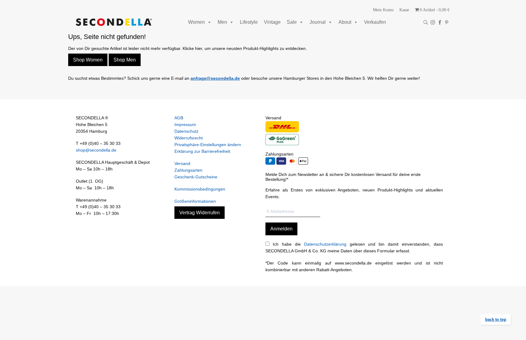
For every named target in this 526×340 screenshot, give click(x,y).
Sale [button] (292, 22)
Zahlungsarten (188, 170)
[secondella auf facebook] (439, 22)
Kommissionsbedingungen (199, 189)
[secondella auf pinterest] (446, 22)
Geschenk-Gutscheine (195, 176)
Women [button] (196, 22)
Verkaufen (375, 22)
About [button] (344, 22)
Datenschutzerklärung (325, 244)
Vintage (272, 22)
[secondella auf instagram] (432, 22)
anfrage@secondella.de (215, 78)
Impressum (185, 124)
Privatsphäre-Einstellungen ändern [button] (207, 144)
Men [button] (222, 22)
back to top (495, 319)
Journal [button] (318, 22)
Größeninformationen (195, 201)
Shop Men (125, 59)
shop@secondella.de (96, 150)
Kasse (404, 10)
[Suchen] (425, 22)
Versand (182, 163)
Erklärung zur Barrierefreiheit (202, 151)
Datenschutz (186, 131)
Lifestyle (249, 22)
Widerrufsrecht (188, 137)
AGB (178, 117)
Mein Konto (383, 10)
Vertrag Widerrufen (199, 212)
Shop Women (88, 59)
